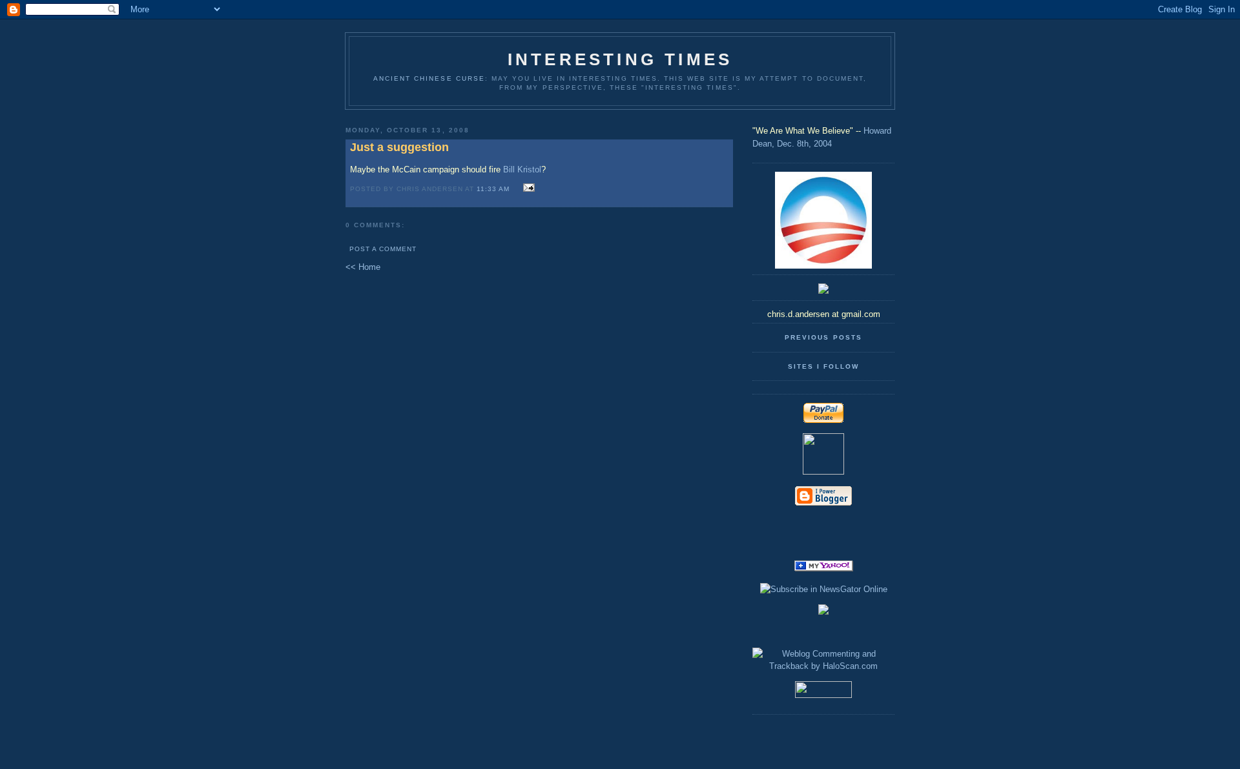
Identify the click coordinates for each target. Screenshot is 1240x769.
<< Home (363, 267)
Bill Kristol (522, 169)
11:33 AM (493, 188)
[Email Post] (526, 188)
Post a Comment (383, 248)
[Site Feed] (823, 524)
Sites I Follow (823, 366)
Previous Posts (823, 337)
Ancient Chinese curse (429, 78)
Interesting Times (620, 59)
